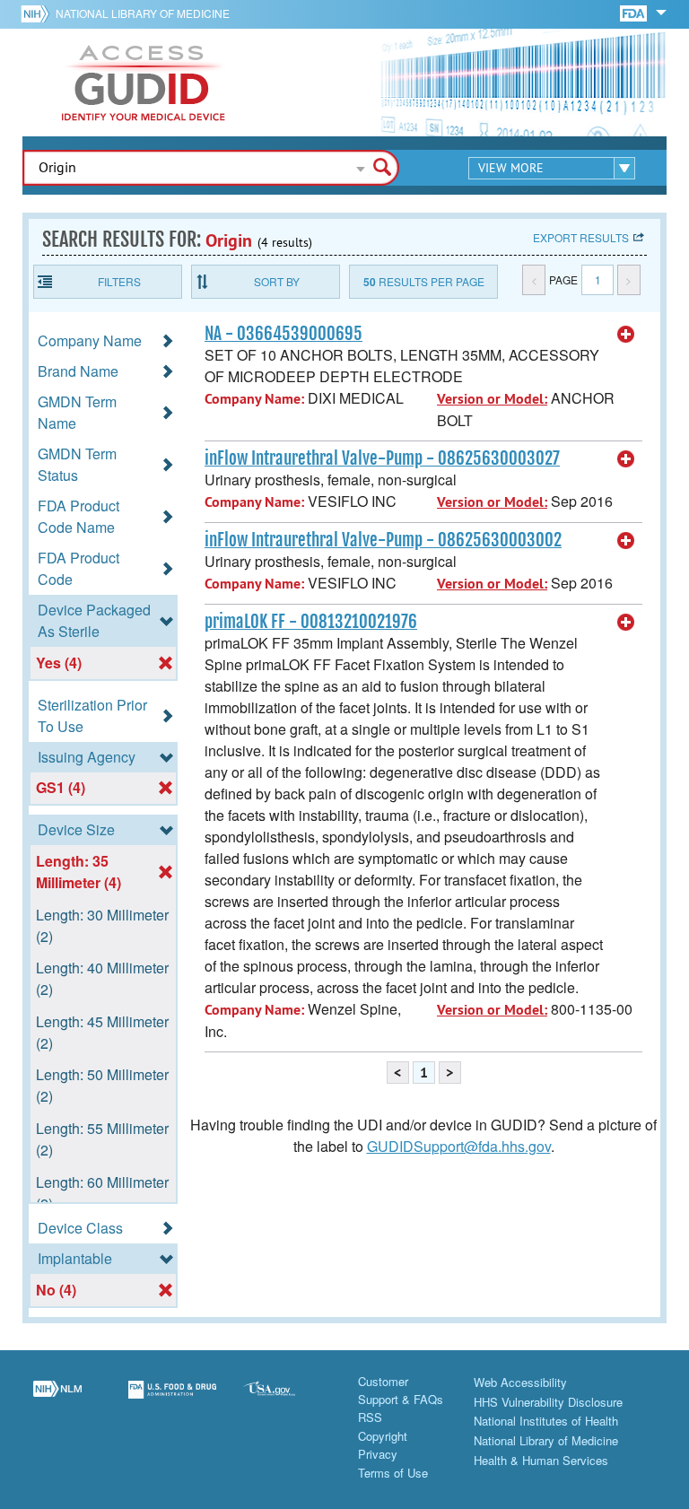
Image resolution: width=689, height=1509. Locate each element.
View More (511, 168)
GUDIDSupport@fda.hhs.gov (459, 1146)
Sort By (277, 281)
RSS (370, 1417)
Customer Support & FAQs (400, 1390)
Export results (581, 237)
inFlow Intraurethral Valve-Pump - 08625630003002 (383, 540)
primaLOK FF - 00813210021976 (311, 621)
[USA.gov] (287, 1400)
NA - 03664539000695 (283, 334)
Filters (119, 281)
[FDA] (635, 12)
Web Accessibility (520, 1382)
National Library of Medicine (143, 13)
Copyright (382, 1435)
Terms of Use (393, 1472)
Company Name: (254, 398)
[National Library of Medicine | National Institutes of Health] (57, 1400)
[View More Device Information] (626, 335)
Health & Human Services (541, 1460)
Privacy (377, 1453)
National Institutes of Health (546, 1420)
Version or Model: (492, 398)
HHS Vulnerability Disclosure (548, 1401)
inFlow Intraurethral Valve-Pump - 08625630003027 (382, 458)
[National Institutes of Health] (38, 13)
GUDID (143, 82)
